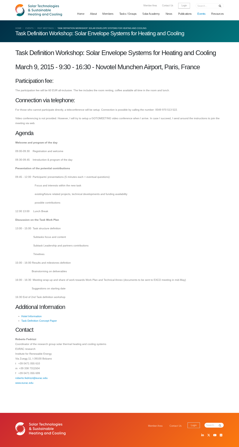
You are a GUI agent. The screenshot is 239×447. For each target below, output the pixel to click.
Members (108, 13)
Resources (217, 13)
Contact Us (167, 5)
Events (201, 13)
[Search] (220, 5)
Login (184, 5)
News (169, 13)
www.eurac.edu (24, 382)
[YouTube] (214, 435)
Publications (185, 13)
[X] (208, 435)
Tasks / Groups (128, 13)
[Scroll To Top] (232, 443)
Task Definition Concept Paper (39, 320)
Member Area (150, 5)
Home (80, 13)
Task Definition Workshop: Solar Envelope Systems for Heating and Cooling (102, 28)
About (93, 13)
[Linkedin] (202, 435)
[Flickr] (221, 435)
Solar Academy (151, 13)
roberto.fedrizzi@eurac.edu (31, 377)
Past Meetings (45, 28)
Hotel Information (31, 316)
